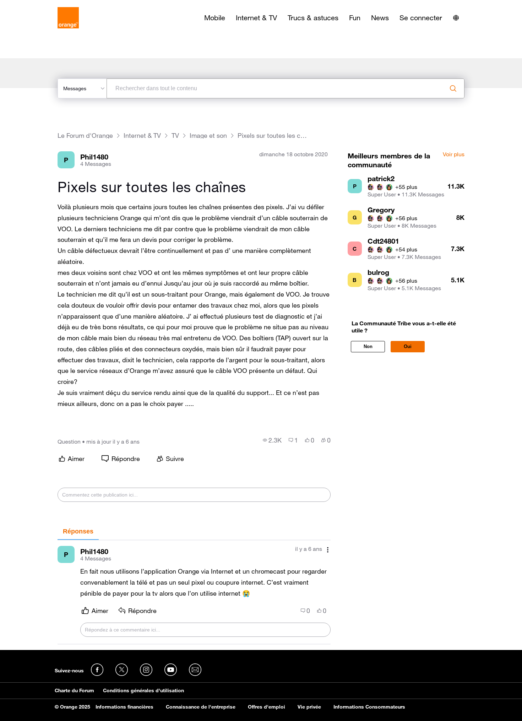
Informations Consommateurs (369, 707)
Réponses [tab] (78, 531)
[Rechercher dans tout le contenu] (453, 88)
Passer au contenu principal (38, 5)
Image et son (208, 135)
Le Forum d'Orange (85, 135)
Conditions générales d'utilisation (143, 690)
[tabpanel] (194, 592)
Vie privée (309, 707)
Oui (408, 346)
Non (368, 346)
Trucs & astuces (313, 17)
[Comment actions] (328, 549)
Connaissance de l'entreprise (200, 707)
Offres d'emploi (266, 707)
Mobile (214, 17)
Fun (354, 17)
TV (175, 135)
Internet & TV (256, 17)
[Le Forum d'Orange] (68, 18)
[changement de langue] (455, 18)
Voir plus (453, 154)
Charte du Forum (74, 690)
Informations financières (124, 707)
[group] (272, 440)
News (380, 17)
